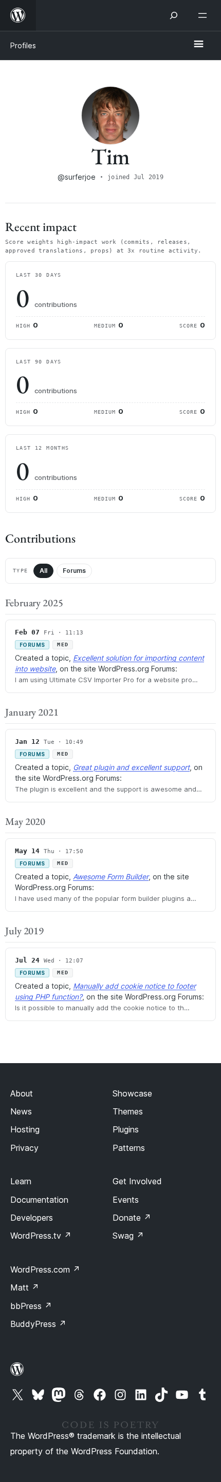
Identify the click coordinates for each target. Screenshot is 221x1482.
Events (126, 1200)
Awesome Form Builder (111, 876)
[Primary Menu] (198, 44)
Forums (74, 570)
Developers (31, 1217)
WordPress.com (45, 1269)
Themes (128, 1111)
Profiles (23, 45)
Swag (128, 1235)
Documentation (39, 1200)
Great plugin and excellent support (131, 767)
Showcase (132, 1093)
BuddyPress (38, 1324)
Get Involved (137, 1181)
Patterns (129, 1148)
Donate (132, 1217)
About (21, 1093)
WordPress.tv (40, 1235)
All (43, 570)
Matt (24, 1287)
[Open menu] (204, 15)
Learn (20, 1181)
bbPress (31, 1306)
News (21, 1111)
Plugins (126, 1129)
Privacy (24, 1148)
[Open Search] (173, 15)
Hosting (25, 1129)
